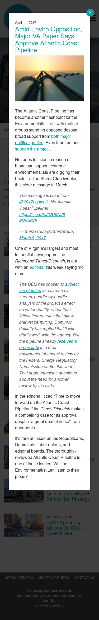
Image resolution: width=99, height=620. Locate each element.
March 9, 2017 (32, 237)
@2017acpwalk (34, 202)
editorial (37, 267)
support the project (32, 149)
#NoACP (27, 221)
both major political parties (43, 139)
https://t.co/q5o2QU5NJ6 (42, 214)
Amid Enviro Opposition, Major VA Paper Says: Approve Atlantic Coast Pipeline (48, 39)
